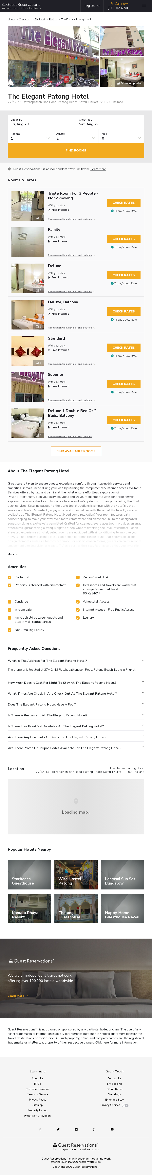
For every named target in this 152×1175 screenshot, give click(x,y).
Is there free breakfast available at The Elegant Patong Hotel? (56, 726)
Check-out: (85, 120)
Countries (24, 19)
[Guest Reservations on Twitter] (58, 1129)
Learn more (98, 169)
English (90, 6)
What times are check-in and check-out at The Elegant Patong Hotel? (62, 693)
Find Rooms (76, 150)
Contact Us (114, 1078)
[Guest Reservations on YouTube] (111, 1129)
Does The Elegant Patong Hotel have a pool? (42, 704)
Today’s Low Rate (125, 211)
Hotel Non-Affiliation (37, 1116)
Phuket (53, 19)
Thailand (39, 19)
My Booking (114, 1084)
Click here (102, 1042)
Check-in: (16, 120)
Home (11, 19)
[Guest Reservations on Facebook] (42, 1129)
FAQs (37, 1084)
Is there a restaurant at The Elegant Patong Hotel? (47, 715)
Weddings (114, 1094)
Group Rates (115, 1089)
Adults (60, 134)
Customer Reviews (37, 1089)
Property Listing (37, 1110)
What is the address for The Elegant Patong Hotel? (47, 661)
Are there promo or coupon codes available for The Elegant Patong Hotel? (64, 748)
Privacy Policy (37, 1100)
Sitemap (37, 1105)
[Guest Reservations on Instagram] (76, 1129)
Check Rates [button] (124, 203)
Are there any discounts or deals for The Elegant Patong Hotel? (57, 737)
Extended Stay (114, 1100)
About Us (38, 1078)
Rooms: (15, 134)
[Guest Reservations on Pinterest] (95, 1129)
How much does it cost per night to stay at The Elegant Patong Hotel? (62, 683)
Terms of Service (37, 1094)
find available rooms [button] (76, 451)
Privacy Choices (110, 1105)
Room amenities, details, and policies (70, 219)
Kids (104, 134)
